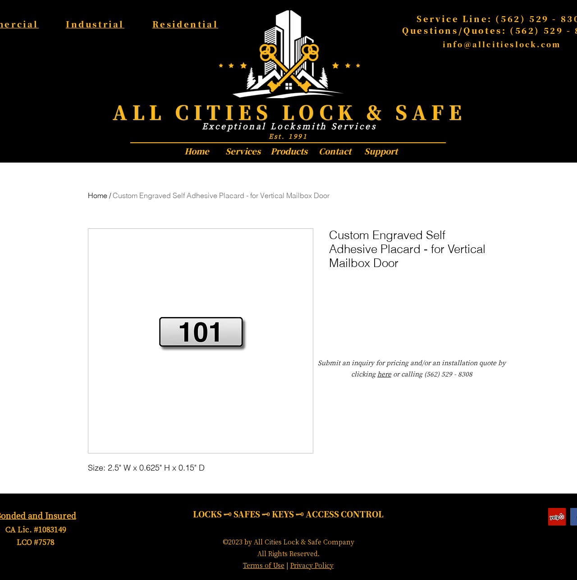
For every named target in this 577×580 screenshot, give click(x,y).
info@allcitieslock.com (502, 44)
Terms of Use (263, 565)
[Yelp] (557, 517)
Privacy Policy (312, 565)
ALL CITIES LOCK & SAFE (289, 111)
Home (97, 195)
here (384, 373)
